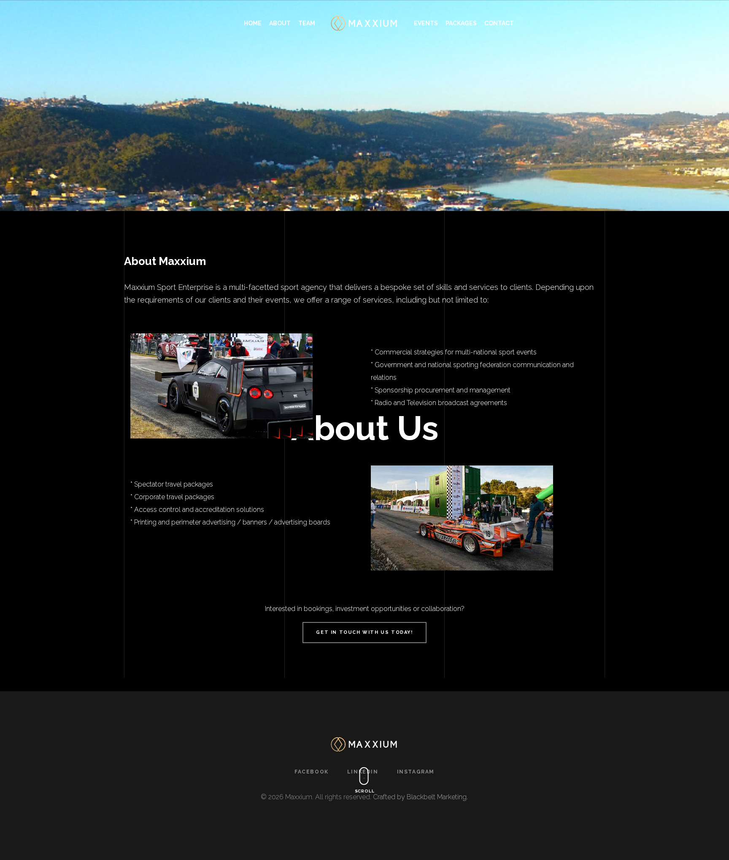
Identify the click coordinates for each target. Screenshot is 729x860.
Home (253, 23)
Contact (499, 23)
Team (306, 23)
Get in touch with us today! (364, 632)
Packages (461, 23)
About (280, 23)
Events (426, 23)
